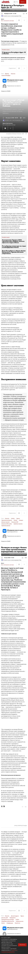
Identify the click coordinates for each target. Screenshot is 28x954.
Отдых (13, 518)
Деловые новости (5, 522)
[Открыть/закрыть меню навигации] (14, 2)
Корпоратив (13, 918)
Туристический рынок (6, 520)
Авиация (21, 520)
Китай (15, 520)
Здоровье (7, 73)
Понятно (22, 944)
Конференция (10, 923)
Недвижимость (19, 921)
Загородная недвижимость (7, 921)
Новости (13, 73)
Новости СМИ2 (5, 91)
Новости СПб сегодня (6, 524)
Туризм (18, 518)
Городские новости (18, 524)
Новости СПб (14, 522)
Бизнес (3, 923)
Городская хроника (5, 525)
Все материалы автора (7, 20)
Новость (7, 518)
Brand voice (17, 923)
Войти (23, 2)
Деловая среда (4, 918)
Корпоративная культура (7, 919)
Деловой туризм (15, 916)
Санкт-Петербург (5, 75)
